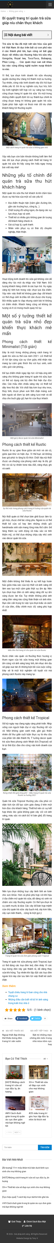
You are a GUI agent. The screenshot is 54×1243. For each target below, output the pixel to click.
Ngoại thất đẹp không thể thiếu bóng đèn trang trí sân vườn (13, 1038)
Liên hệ (28, 1226)
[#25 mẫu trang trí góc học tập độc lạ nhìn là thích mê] (39, 1103)
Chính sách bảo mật (36, 1221)
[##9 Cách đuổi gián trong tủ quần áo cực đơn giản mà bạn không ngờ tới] (15, 1103)
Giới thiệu (16, 1221)
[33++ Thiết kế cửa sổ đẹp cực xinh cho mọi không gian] (39, 1072)
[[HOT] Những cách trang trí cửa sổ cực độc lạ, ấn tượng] (15, 1072)
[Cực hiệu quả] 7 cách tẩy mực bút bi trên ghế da (25, 1197)
